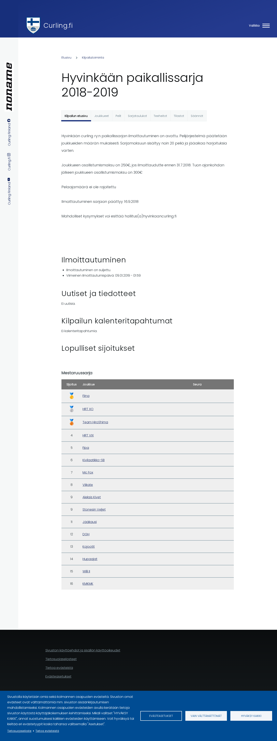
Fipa (86, 447)
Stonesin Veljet (94, 509)
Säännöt (197, 116)
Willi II (86, 571)
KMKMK (88, 583)
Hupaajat (90, 559)
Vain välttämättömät (206, 716)
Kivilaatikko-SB (94, 460)
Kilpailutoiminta (93, 58)
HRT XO (88, 409)
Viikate (88, 484)
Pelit (118, 116)
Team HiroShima (95, 422)
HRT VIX (88, 435)
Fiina (86, 395)
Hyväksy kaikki (251, 716)
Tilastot (179, 116)
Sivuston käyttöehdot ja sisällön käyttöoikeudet (82, 650)
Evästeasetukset (161, 716)
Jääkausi (90, 522)
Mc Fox (88, 472)
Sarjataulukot (137, 116)
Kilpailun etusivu (76, 116)
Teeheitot (160, 116)
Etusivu (66, 58)
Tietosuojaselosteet (61, 659)
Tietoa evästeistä (47, 731)
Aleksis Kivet (92, 497)
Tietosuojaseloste (19, 731)
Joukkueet (101, 116)
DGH (86, 534)
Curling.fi (58, 25)
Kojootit (89, 546)
